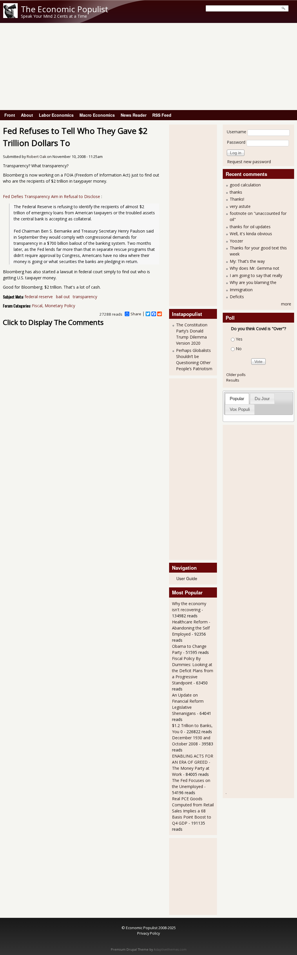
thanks (236, 192)
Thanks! (237, 199)
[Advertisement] (148, 66)
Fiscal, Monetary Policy (53, 305)
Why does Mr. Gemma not (254, 268)
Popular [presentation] (237, 398)
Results (232, 380)
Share (136, 314)
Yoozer (236, 241)
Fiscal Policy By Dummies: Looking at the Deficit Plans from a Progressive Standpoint (192, 671)
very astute (240, 206)
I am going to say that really (256, 275)
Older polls (236, 374)
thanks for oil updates (250, 226)
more (286, 304)
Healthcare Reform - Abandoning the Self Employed (191, 628)
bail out (63, 296)
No (239, 348)
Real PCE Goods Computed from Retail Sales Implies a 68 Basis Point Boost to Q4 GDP (193, 811)
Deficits (237, 296)
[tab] (237, 398)
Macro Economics (97, 115)
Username (236, 131)
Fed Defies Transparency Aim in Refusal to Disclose (52, 196)
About (27, 115)
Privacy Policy (148, 933)
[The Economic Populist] (10, 16)
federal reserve (39, 296)
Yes (239, 339)
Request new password (249, 161)
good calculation (245, 185)
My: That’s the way (247, 261)
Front (9, 115)
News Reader (133, 115)
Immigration (241, 289)
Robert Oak (36, 156)
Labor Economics (56, 115)
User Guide (186, 578)
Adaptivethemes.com (170, 949)
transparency (85, 296)
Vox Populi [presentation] (240, 409)
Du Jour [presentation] (262, 398)
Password (236, 142)
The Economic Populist (64, 9)
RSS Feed (161, 115)
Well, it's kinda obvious (251, 233)
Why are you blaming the (253, 282)
